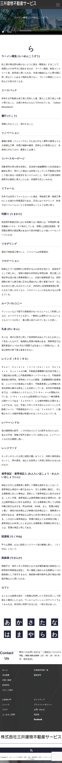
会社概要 (5, 675)
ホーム (5, 670)
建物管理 (37, 675)
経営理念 (5, 685)
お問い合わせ (39, 710)
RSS (31, 750)
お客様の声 (6, 700)
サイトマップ (39, 700)
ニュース (5, 705)
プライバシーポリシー (43, 705)
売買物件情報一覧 (41, 670)
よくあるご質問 (8, 715)
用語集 (9, 32)
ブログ (5, 710)
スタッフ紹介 (7, 690)
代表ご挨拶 (6, 680)
